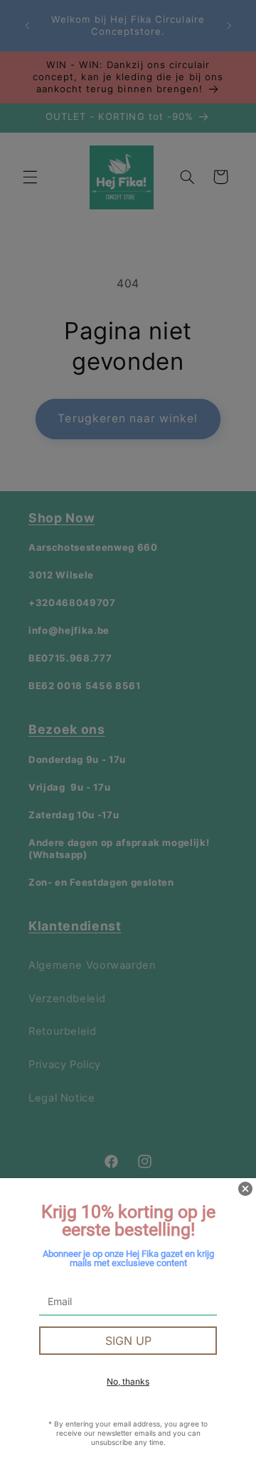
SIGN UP (128, 1341)
